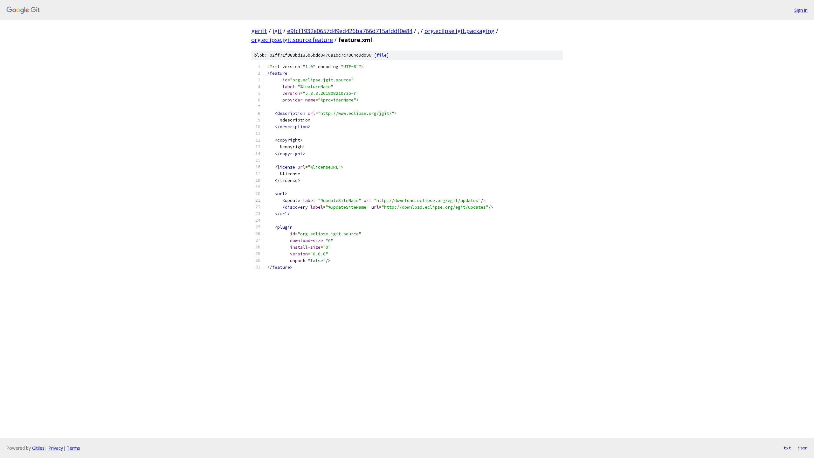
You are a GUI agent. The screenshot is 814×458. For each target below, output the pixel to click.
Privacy (55, 448)
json (802, 448)
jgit (277, 31)
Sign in (801, 10)
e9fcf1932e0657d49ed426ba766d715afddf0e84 (349, 31)
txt (787, 448)
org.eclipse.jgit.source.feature (292, 40)
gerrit (259, 31)
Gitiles (38, 448)
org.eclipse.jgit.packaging (459, 31)
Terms (73, 448)
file (381, 55)
